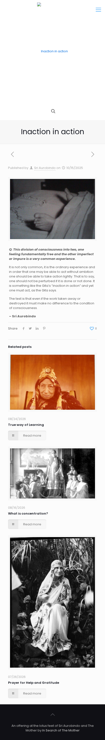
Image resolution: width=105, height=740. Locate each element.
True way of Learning (26, 424)
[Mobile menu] (98, 10)
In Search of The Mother (61, 730)
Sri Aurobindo (45, 168)
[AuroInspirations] (52, 51)
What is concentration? (28, 513)
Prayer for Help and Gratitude (33, 682)
